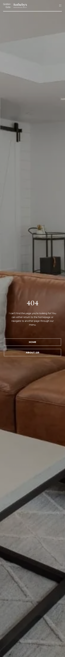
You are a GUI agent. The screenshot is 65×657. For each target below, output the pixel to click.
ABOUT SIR (32, 352)
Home (32, 342)
